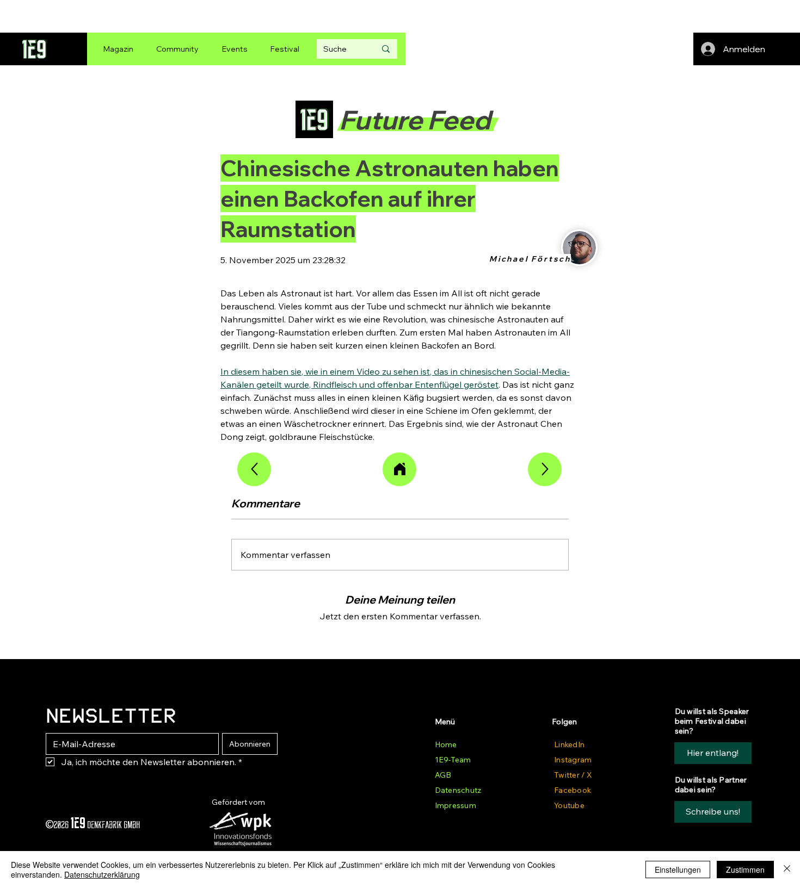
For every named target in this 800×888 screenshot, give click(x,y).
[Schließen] (786, 869)
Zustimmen (745, 869)
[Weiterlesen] (254, 469)
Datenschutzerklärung (102, 874)
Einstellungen (678, 869)
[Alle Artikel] (399, 469)
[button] (713, 812)
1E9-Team (453, 760)
